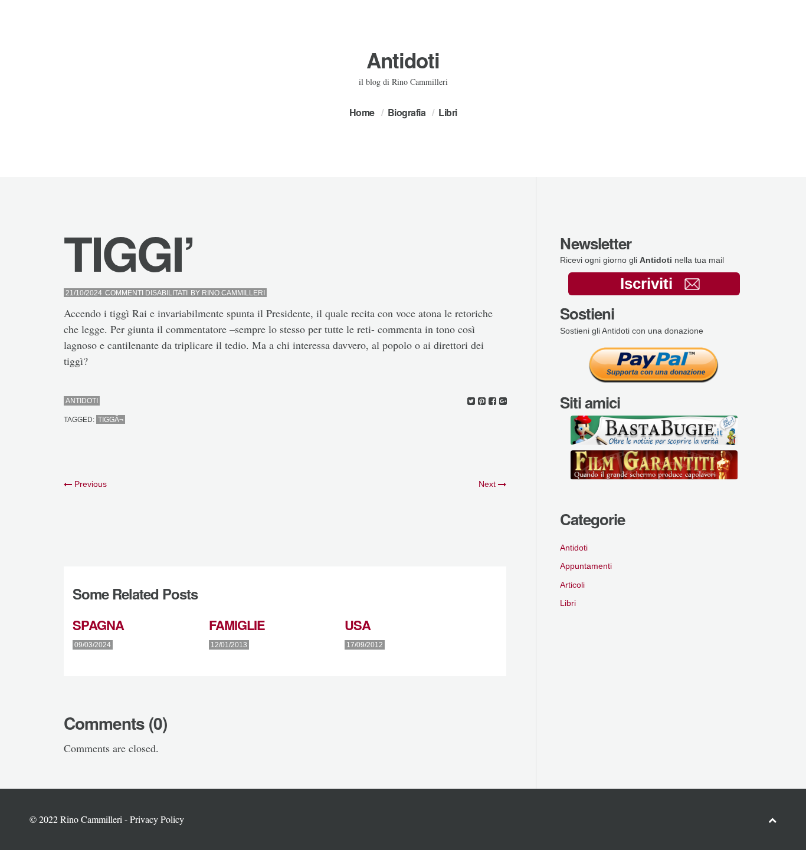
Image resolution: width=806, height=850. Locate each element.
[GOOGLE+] (503, 401)
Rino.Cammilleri (233, 293)
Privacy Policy (157, 819)
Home (362, 112)
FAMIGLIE (237, 624)
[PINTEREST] (482, 401)
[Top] (772, 819)
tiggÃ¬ (110, 420)
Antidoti (403, 60)
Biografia (407, 112)
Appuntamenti (586, 566)
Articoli (572, 584)
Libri (447, 112)
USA (358, 624)
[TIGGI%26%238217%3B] (471, 401)
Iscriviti (646, 283)
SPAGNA (98, 624)
